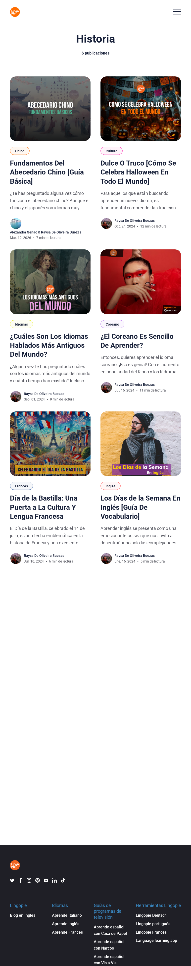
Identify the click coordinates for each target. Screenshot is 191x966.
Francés (21, 486)
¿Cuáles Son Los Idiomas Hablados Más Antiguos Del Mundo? (49, 345)
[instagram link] (29, 880)
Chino (19, 151)
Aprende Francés (67, 932)
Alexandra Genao (23, 232)
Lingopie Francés (151, 932)
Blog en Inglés (22, 915)
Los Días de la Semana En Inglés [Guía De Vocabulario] (140, 507)
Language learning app (156, 940)
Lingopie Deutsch (151, 915)
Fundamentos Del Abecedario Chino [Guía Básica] (47, 172)
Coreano (112, 324)
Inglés (110, 486)
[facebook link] (20, 880)
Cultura (111, 151)
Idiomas (21, 324)
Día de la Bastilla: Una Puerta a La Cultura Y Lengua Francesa (43, 507)
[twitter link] (12, 880)
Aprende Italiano (67, 915)
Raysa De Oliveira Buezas (61, 232)
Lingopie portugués (153, 923)
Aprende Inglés (65, 923)
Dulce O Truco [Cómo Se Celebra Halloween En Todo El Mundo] (138, 172)
